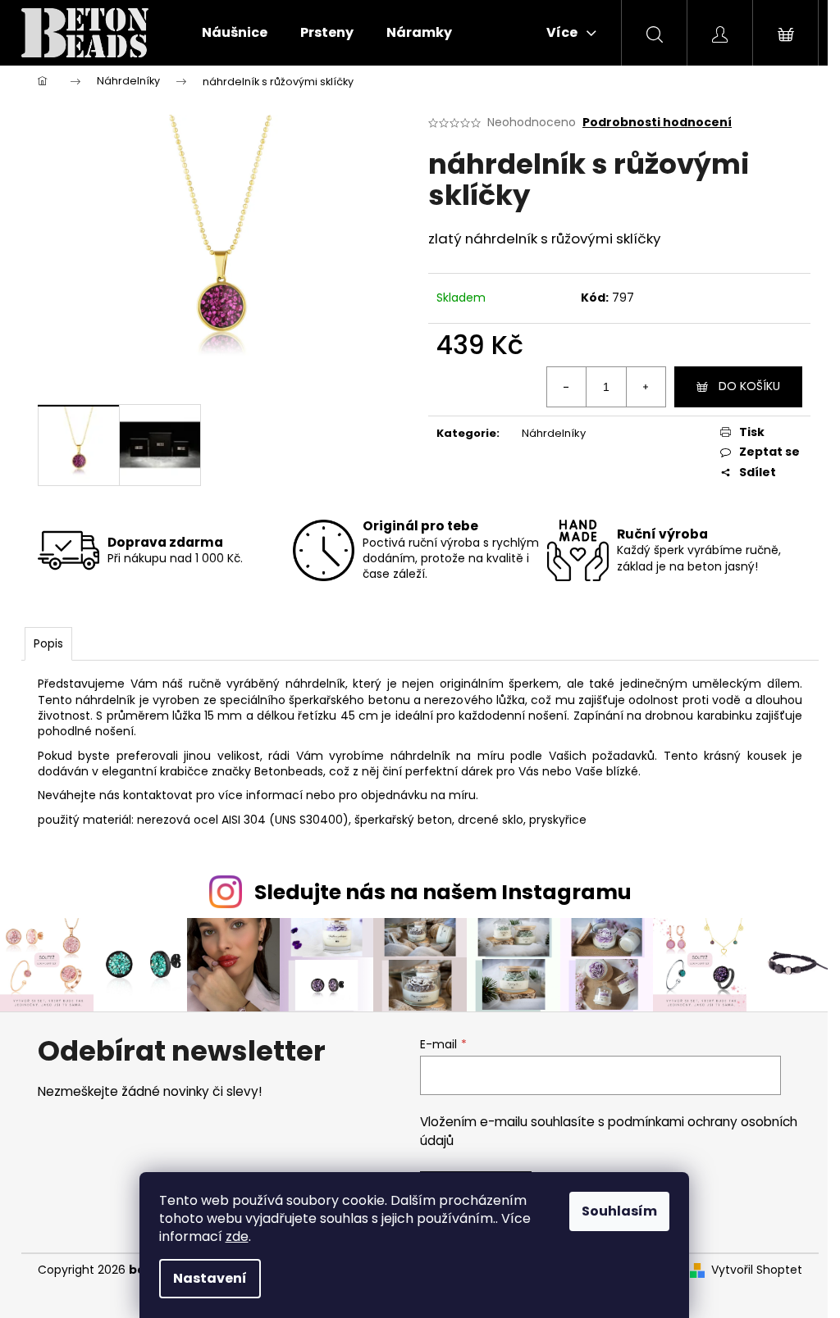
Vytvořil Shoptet (756, 1270)
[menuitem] (234, 33)
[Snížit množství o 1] (567, 387)
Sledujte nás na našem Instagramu (443, 892)
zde (237, 1236)
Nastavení (210, 1278)
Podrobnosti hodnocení (657, 122)
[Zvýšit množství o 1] (645, 387)
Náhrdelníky (554, 433)
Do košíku (749, 386)
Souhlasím (619, 1211)
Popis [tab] (48, 643)
